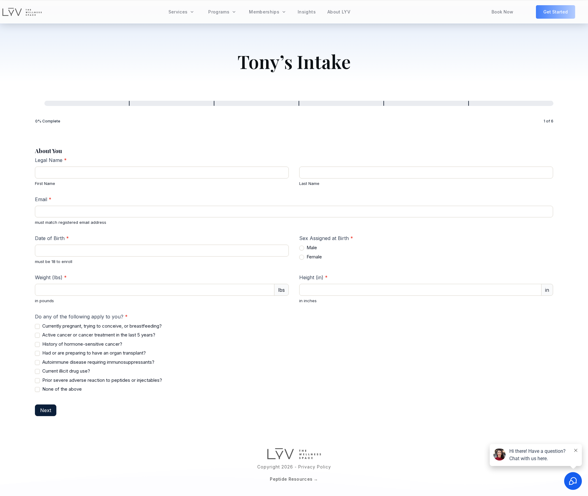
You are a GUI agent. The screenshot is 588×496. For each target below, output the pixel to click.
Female (313, 257)
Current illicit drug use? (65, 371)
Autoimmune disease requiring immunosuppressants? (97, 362)
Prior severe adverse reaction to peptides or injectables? (101, 380)
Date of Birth (52, 238)
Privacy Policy (314, 466)
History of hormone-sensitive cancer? (81, 344)
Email (43, 199)
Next (45, 410)
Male (311, 247)
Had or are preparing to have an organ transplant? (93, 353)
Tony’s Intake (294, 61)
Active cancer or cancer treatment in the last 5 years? (98, 335)
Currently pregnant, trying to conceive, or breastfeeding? (101, 326)
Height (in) (313, 277)
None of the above (61, 389)
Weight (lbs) (51, 277)
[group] (294, 112)
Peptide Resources (291, 479)
